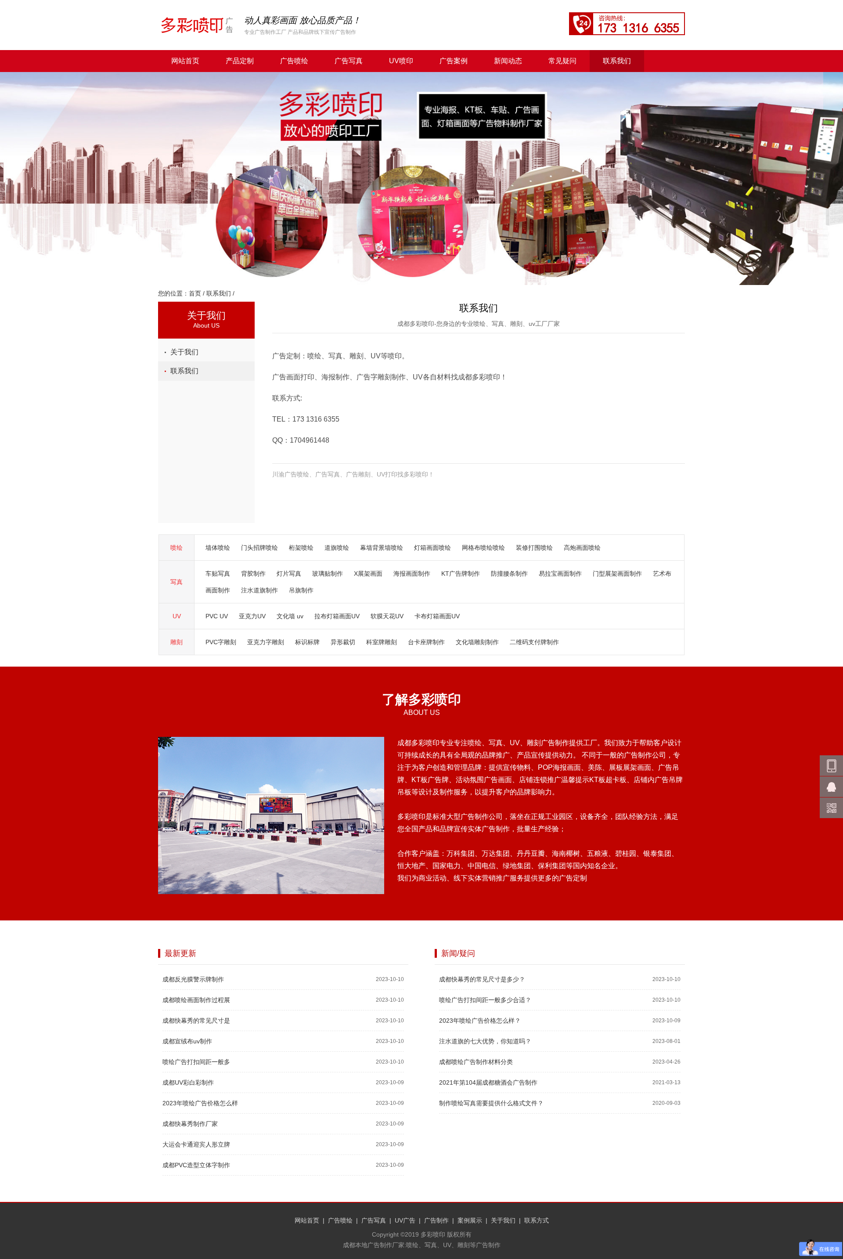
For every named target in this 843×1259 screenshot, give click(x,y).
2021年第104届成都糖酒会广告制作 (488, 1082)
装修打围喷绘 (534, 547)
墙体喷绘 (217, 547)
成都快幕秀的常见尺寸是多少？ (482, 979)
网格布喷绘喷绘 (483, 547)
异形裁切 (343, 642)
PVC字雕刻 (220, 642)
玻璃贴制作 (327, 573)
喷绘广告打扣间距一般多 (196, 1061)
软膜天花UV (387, 616)
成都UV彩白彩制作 (188, 1082)
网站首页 (185, 61)
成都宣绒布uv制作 (187, 1041)
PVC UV (216, 616)
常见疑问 (562, 61)
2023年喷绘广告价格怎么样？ (480, 1020)
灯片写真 (289, 573)
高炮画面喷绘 (582, 547)
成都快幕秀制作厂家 (190, 1123)
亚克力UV (252, 616)
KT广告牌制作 (460, 573)
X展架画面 (368, 573)
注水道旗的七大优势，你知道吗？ (485, 1041)
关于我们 (184, 352)
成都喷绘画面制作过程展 (196, 999)
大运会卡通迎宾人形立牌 (196, 1144)
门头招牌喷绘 (259, 547)
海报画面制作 (411, 573)
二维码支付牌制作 (534, 642)
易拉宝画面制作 (560, 573)
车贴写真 (217, 573)
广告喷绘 (294, 61)
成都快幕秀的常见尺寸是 (196, 1020)
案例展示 (470, 1220)
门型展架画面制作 (617, 573)
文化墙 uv (290, 616)
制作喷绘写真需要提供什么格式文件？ (491, 1103)
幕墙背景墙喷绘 (381, 547)
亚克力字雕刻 (265, 642)
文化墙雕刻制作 (477, 642)
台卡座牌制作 (426, 642)
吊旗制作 (301, 590)
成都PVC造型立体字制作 (196, 1165)
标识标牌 (307, 642)
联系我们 (617, 61)
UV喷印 (401, 61)
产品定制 (240, 61)
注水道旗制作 (259, 590)
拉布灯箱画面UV (337, 616)
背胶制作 (253, 573)
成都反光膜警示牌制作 (193, 979)
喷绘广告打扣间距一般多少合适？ (485, 999)
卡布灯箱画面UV (437, 616)
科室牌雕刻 (381, 642)
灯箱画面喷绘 (432, 547)
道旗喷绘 (336, 547)
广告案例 (454, 61)
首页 (195, 293)
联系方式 (536, 1220)
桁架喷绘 (301, 547)
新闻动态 (508, 61)
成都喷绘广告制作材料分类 (476, 1061)
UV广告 (405, 1220)
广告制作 (436, 1220)
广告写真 (349, 61)
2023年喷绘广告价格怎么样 (200, 1103)
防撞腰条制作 (509, 573)
